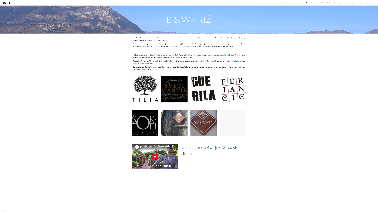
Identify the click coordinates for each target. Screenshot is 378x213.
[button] (375, 2)
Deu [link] (362, 3)
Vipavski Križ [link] (325, 3)
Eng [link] (353, 3)
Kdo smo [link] (346, 3)
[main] (189, 19)
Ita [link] (358, 3)
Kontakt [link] (369, 3)
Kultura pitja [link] (336, 3)
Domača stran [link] (311, 3)
